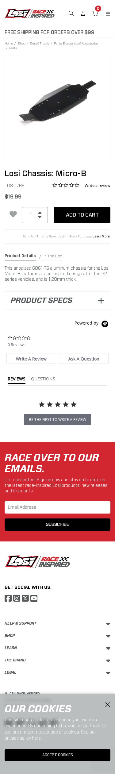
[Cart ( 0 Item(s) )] (95, 14)
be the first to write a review (57, 419)
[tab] (31, 358)
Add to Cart (82, 215)
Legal (10, 672)
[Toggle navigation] (104, 14)
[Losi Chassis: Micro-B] (57, 103)
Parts (13, 48)
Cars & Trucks (39, 43)
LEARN (11, 648)
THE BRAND (15, 660)
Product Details (20, 256)
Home (9, 43)
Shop (21, 43)
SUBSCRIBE (57, 524)
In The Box (53, 256)
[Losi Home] (30, 13)
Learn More (101, 236)
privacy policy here (23, 738)
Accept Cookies (57, 755)
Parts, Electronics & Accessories (76, 43)
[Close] (107, 705)
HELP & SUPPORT (20, 623)
